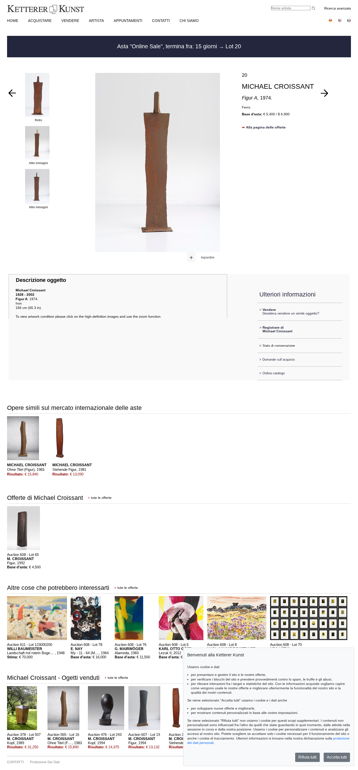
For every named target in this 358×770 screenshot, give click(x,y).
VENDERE (70, 21)
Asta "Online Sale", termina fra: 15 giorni (167, 46)
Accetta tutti (337, 757)
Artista (96, 21)
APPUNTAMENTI (128, 21)
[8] (12, 93)
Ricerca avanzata (337, 8)
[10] (324, 93)
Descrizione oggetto (41, 280)
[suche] (314, 8)
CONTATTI (161, 21)
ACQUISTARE (40, 21)
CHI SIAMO (189, 21)
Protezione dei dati (45, 762)
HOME (12, 21)
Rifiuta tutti (307, 757)
